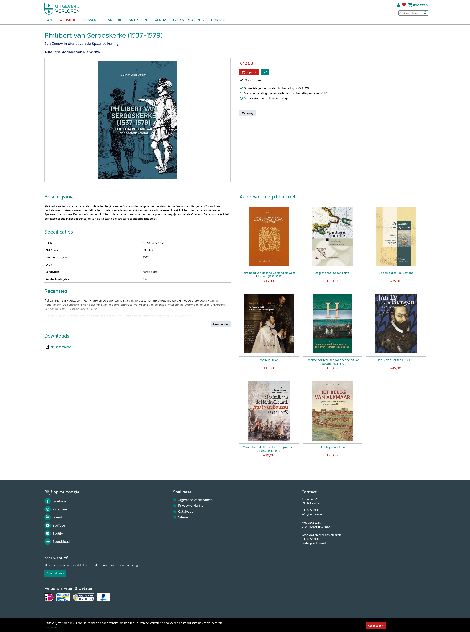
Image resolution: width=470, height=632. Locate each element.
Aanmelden (54, 573)
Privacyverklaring (190, 505)
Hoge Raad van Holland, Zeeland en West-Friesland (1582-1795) (269, 275)
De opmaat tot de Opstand (396, 273)
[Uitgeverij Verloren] (62, 8)
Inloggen (420, 5)
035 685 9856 (310, 510)
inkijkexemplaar (60, 347)
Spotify (58, 533)
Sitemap (184, 517)
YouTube (59, 525)
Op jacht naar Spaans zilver (332, 273)
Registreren (399, 5)
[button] (99, 20)
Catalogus (185, 511)
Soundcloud (61, 541)
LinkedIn (58, 517)
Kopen (250, 72)
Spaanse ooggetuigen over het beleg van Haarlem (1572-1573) (332, 362)
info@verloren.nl (312, 514)
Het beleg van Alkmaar (333, 447)
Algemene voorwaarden (195, 499)
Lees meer (51, 627)
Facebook (59, 501)
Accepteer (374, 625)
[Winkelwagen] (410, 5)
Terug (249, 113)
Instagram (60, 509)
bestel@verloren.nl (313, 543)
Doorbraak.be (186, 315)
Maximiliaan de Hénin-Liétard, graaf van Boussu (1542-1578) (269, 449)
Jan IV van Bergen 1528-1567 (396, 360)
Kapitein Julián (269, 360)
